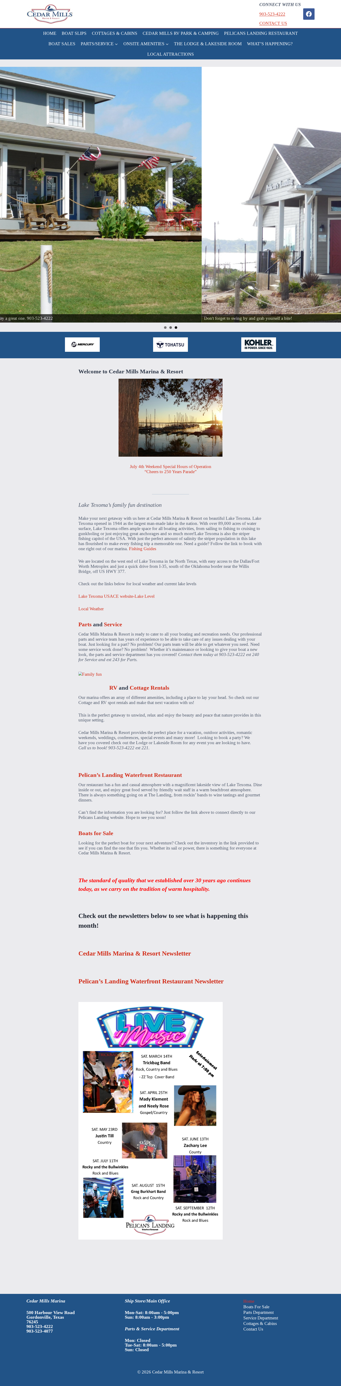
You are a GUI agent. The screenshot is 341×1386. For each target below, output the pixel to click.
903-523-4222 (272, 14)
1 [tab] (165, 327)
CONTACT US (273, 23)
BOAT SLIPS (74, 33)
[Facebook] (309, 14)
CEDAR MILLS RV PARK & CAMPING (181, 33)
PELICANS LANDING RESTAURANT (261, 33)
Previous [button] (5, 195)
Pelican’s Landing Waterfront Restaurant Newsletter (151, 981)
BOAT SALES (61, 43)
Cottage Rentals (149, 688)
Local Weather (91, 608)
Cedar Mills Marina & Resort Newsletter (134, 953)
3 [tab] (176, 327)
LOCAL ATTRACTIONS (170, 54)
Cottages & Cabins (260, 1323)
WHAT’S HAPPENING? (270, 43)
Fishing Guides (142, 548)
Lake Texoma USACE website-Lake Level (116, 596)
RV (113, 688)
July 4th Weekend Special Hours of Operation (170, 466)
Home (248, 1301)
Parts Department (258, 1312)
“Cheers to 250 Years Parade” (170, 471)
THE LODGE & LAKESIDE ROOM (208, 43)
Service (113, 624)
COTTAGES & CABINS (114, 33)
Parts (85, 624)
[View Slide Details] (170, 195)
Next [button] (336, 195)
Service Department (260, 1317)
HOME (49, 33)
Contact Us (253, 1329)
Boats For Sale (256, 1306)
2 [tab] (170, 327)
